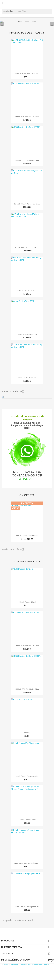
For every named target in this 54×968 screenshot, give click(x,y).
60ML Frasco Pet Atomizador (27, 776)
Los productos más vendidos (17, 920)
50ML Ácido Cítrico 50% (27, 334)
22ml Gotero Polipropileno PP (27, 907)
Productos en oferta (13, 549)
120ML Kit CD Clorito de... (27, 378)
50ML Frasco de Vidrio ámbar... (27, 863)
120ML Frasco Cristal (27, 820)
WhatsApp (27, 478)
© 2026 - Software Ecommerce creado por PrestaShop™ (25, 965)
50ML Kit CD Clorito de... (27, 291)
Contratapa (27, 733)
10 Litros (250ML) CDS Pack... (27, 247)
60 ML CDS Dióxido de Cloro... (27, 73)
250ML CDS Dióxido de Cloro (27, 117)
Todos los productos (13, 391)
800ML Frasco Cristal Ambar (27, 536)
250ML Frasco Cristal (27, 602)
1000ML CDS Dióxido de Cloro (27, 160)
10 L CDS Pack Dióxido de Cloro (27, 204)
